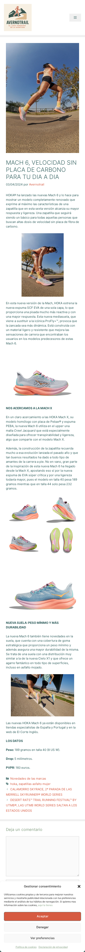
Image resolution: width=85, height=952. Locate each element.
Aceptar (42, 916)
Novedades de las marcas (28, 778)
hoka (13, 784)
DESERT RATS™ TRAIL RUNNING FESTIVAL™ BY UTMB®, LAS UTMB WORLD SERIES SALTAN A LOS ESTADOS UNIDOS (41, 805)
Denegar (42, 927)
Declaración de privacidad (53, 946)
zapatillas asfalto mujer (35, 784)
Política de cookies (26, 946)
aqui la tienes (45, 905)
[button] (79, 886)
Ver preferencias (42, 938)
